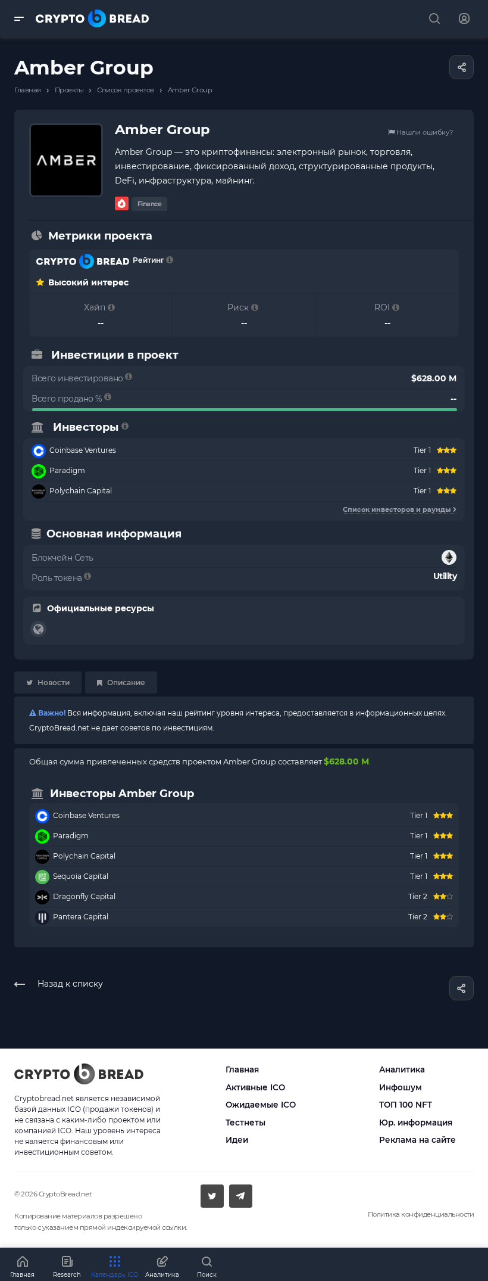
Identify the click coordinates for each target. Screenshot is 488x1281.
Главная (242, 1069)
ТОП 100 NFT (405, 1104)
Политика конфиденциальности (421, 1214)
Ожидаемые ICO (261, 1104)
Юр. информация (415, 1122)
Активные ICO (255, 1087)
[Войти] (464, 18)
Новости (53, 682)
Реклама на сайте (417, 1140)
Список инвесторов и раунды (398, 509)
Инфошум (400, 1087)
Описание (125, 682)
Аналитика (402, 1069)
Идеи (237, 1140)
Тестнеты (245, 1122)
